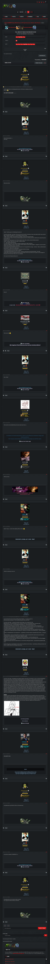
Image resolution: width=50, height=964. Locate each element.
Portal (14, 16)
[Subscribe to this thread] (45, 63)
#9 (46, 474)
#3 (46, 180)
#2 (46, 135)
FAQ (38, 16)
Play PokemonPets (12, 27)
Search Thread (42, 928)
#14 (46, 753)
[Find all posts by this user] (3, 112)
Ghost (26, 676)
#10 (46, 526)
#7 (46, 374)
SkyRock (26, 616)
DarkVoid (31, 492)
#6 (46, 330)
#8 (46, 422)
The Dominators (24, 492)
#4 (46, 229)
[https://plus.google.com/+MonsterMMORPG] (41, 2)
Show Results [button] (42, 55)
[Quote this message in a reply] (46, 112)
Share (6, 111)
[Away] (26, 126)
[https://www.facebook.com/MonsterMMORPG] (37, 2)
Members (30, 16)
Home (6, 16)
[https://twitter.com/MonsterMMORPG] (39, 2)
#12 (46, 616)
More (44, 16)
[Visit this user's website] (3, 351)
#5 (46, 289)
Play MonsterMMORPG (28, 27)
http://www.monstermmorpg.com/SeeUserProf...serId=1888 (28, 305)
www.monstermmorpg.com (18, 953)
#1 (46, 86)
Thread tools (38, 62)
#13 (46, 676)
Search (22, 16)
